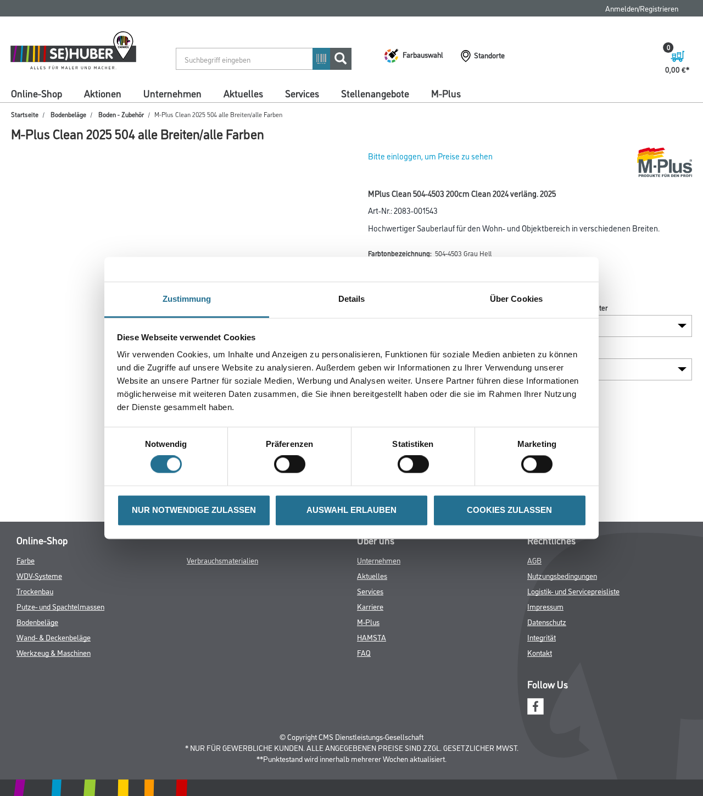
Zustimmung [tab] (187, 298)
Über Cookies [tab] (516, 298)
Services (302, 93)
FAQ (364, 652)
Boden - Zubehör (121, 114)
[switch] (292, 464)
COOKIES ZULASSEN (509, 510)
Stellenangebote (375, 93)
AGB (534, 560)
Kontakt (539, 652)
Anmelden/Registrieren (641, 8)
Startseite (24, 114)
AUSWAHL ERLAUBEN (351, 510)
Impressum (545, 606)
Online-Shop (36, 93)
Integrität (541, 637)
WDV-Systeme (39, 575)
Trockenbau (34, 590)
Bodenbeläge (68, 114)
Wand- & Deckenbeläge (53, 637)
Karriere (370, 606)
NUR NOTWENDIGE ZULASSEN (194, 510)
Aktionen (102, 93)
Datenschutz (546, 621)
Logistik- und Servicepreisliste (573, 590)
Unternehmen (172, 93)
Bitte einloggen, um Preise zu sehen (430, 156)
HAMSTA (371, 637)
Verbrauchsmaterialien (222, 560)
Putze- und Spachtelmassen (60, 606)
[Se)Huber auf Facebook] (535, 705)
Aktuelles (243, 93)
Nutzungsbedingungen (562, 575)
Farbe (25, 560)
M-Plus (446, 93)
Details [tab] (351, 298)
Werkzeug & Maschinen (53, 652)
